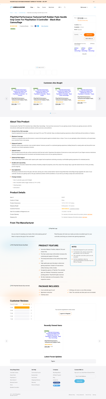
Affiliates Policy (72, 394)
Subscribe (79, 381)
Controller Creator (14, 372)
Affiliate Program (57, 375)
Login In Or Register (65, 313)
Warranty (34, 382)
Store (11, 384)
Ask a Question (44, 26)
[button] (99, 98)
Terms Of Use (88, 394)
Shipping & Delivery (36, 380)
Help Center (51, 7)
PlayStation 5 (13, 377)
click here (89, 214)
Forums (44, 7)
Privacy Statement (80, 394)
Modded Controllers (14, 387)
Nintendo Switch (14, 382)
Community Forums (36, 372)
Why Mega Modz (57, 372)
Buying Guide (34, 375)
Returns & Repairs (36, 384)
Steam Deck (13, 375)
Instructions (34, 377)
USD (59, 7)
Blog (38, 7)
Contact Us (55, 380)
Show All (84, 53)
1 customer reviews (74, 208)
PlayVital (80, 29)
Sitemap (94, 394)
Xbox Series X (13, 380)
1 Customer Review (24, 26)
